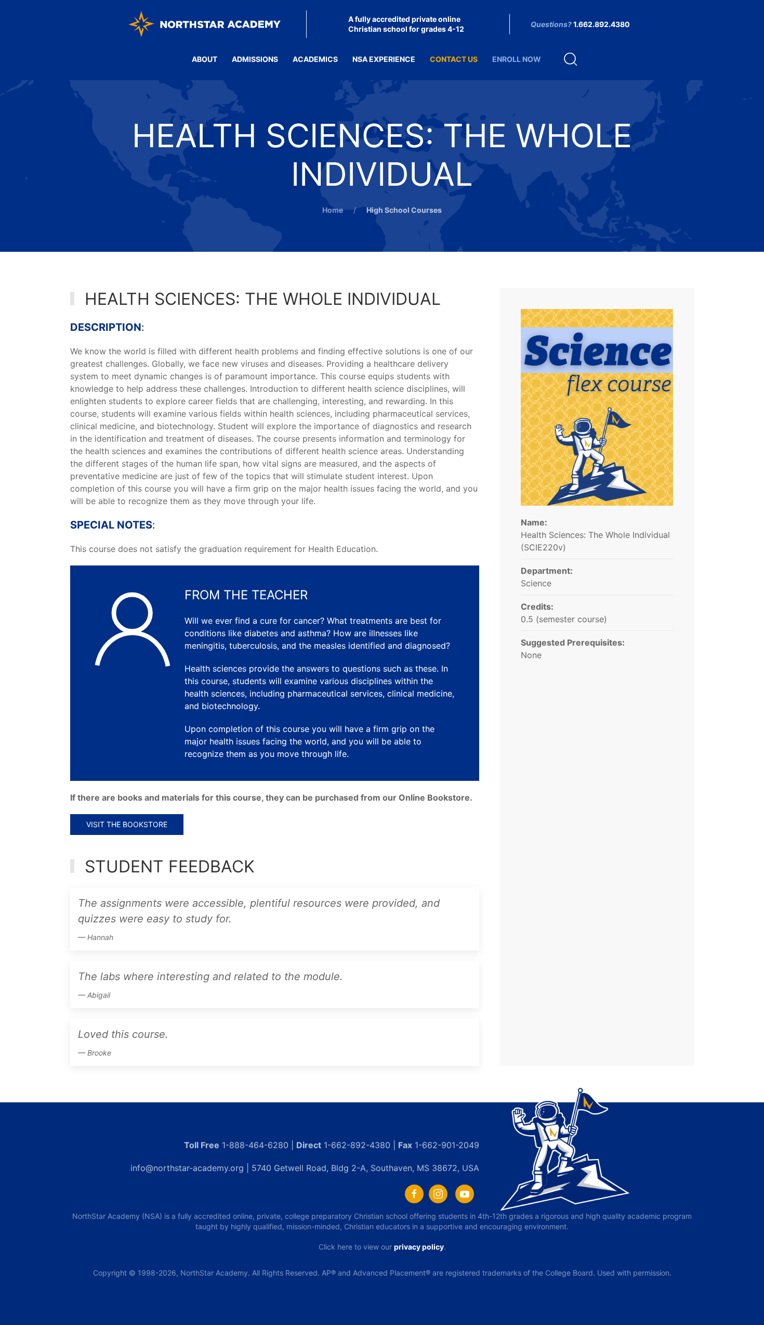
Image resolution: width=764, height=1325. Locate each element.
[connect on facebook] (414, 1194)
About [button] (204, 59)
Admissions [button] (255, 59)
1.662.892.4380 (601, 24)
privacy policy (419, 1246)
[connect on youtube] (464, 1194)
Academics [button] (315, 59)
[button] (570, 59)
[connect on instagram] (438, 1194)
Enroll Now (516, 59)
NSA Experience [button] (383, 59)
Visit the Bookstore (126, 824)
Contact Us (454, 59)
